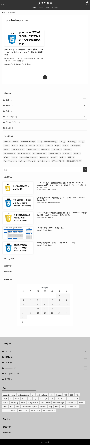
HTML (9, 105)
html (32, 145)
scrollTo (67, 153)
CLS (81, 141)
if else (49, 145)
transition (44, 157)
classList (72, 141)
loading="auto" (18, 149)
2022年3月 (8, 271)
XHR (71, 157)
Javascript (11, 116)
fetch (15, 145)
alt (40, 141)
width (63, 157)
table (14, 157)
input (65, 145)
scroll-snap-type (39, 153)
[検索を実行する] (85, 169)
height (23, 145)
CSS (9, 100)
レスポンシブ (44, 161)
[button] (87, 3)
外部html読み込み (73, 161)
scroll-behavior (24, 153)
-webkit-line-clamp (11, 141)
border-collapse (50, 141)
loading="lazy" (33, 149)
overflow (45, 149)
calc (62, 141)
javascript (75, 145)
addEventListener (28, 141)
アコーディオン (10, 161)
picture (67, 149)
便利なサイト (13, 122)
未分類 (10, 127)
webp (54, 157)
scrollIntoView (55, 153)
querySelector (9, 153)
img (57, 145)
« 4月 (22, 322)
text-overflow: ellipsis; (28, 157)
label (6, 149)
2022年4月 (8, 266)
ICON (9, 111)
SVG (6, 157)
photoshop (57, 149)
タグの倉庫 (45, 2)
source (77, 153)
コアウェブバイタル (27, 161)
